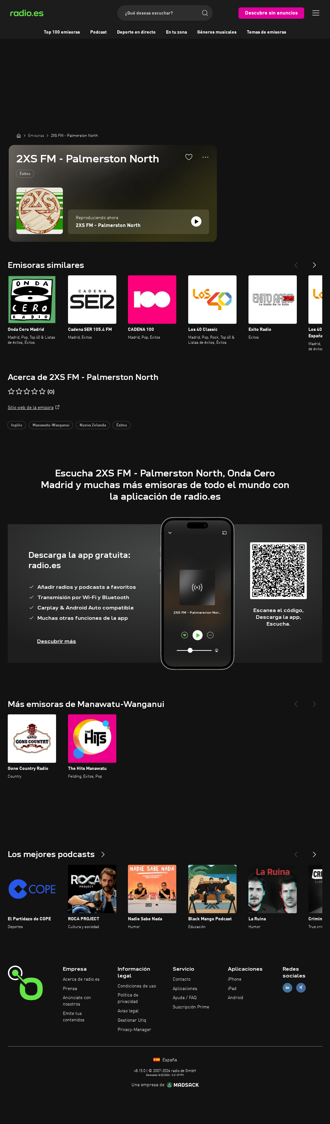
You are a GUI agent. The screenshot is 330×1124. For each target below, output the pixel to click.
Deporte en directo (136, 32)
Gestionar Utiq (132, 1020)
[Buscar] (205, 13)
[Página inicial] (18, 135)
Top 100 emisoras (62, 32)
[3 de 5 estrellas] (27, 391)
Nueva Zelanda (93, 425)
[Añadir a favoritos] (189, 157)
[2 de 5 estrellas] (19, 391)
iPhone (234, 979)
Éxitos (25, 174)
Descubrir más (56, 641)
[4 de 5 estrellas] (34, 391)
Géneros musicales (217, 32)
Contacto (181, 979)
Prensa (70, 988)
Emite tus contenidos (73, 1016)
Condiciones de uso (137, 986)
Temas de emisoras (266, 32)
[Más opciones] (205, 157)
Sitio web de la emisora (30, 407)
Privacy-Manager (134, 1029)
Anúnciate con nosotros (77, 1001)
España (169, 1060)
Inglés (16, 425)
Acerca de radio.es (81, 979)
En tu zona (176, 32)
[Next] (314, 262)
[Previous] (296, 262)
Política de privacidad (128, 998)
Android (235, 998)
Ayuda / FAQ (185, 998)
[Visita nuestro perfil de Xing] (301, 987)
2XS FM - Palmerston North (108, 225)
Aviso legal (128, 1011)
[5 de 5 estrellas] (42, 391)
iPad (232, 988)
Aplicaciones (185, 988)
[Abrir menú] (316, 13)
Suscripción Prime (191, 1007)
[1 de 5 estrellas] (11, 391)
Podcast (98, 32)
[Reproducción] (196, 221)
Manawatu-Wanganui (51, 425)
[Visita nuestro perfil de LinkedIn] (287, 987)
